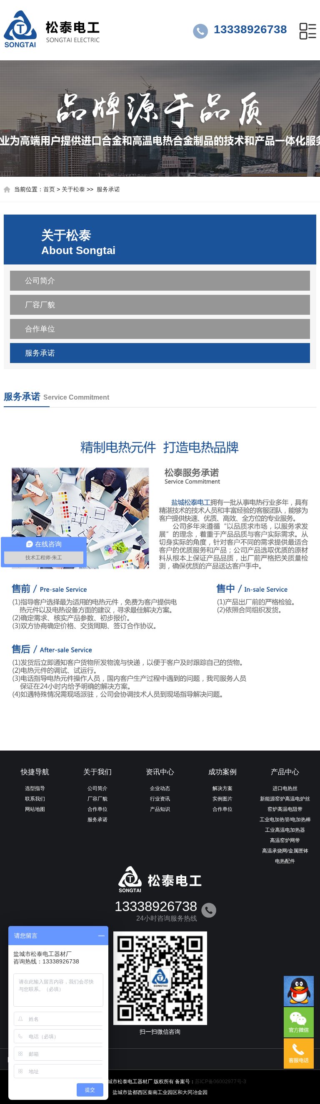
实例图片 (222, 799)
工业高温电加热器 (285, 830)
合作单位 (40, 329)
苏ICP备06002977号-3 (220, 1081)
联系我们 (35, 799)
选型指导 (35, 788)
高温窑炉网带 (285, 840)
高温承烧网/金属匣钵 (285, 851)
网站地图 (35, 809)
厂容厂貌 (40, 305)
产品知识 (160, 809)
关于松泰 (73, 189)
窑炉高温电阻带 (285, 809)
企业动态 (160, 788)
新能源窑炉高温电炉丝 (285, 799)
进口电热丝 (285, 788)
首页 (49, 189)
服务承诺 (108, 189)
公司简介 (40, 281)
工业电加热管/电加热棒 (285, 819)
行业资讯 (160, 799)
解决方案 (222, 788)
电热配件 (285, 861)
